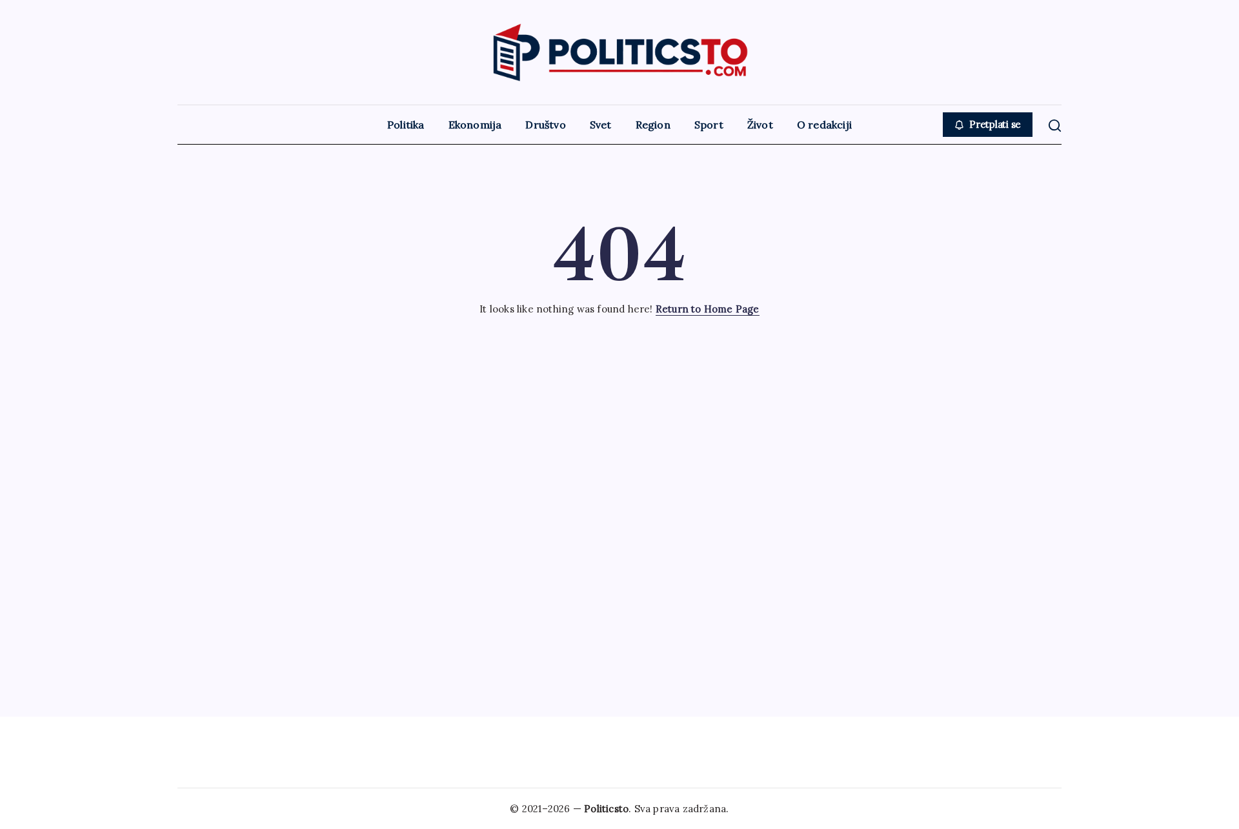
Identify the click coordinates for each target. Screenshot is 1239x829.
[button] (987, 125)
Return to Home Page (708, 309)
